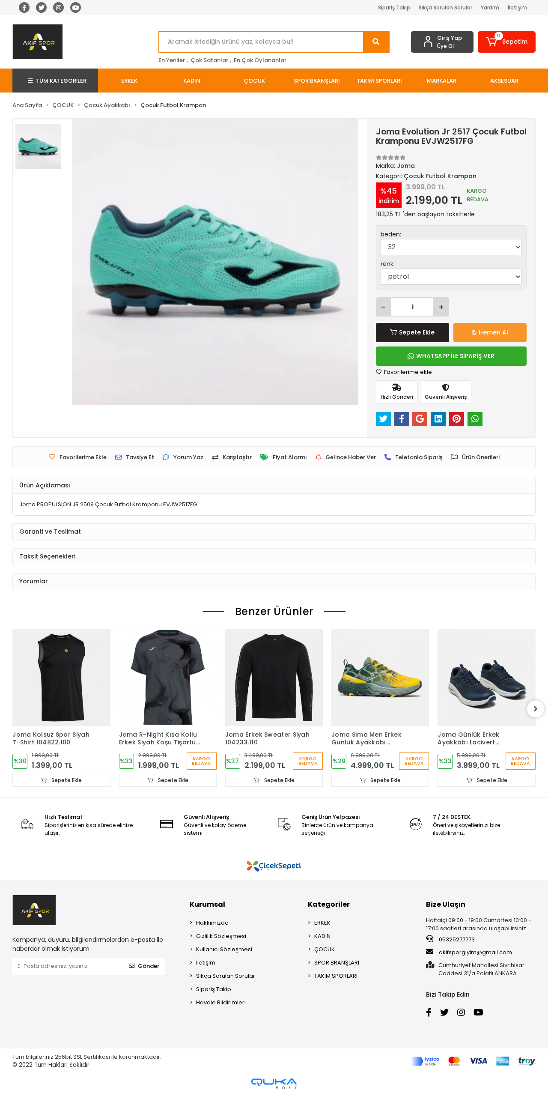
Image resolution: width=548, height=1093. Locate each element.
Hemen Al (493, 332)
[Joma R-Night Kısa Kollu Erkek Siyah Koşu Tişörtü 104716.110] (168, 677)
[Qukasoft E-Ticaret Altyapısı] (274, 1083)
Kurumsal (207, 904)
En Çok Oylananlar (260, 60)
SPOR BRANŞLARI (336, 963)
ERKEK (322, 923)
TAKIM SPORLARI (335, 976)
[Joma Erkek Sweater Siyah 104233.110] (274, 677)
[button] (507, 42)
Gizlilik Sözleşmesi (221, 936)
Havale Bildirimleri (221, 1002)
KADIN (322, 936)
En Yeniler (171, 60)
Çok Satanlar (209, 60)
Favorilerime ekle (407, 372)
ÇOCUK (324, 949)
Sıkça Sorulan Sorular (445, 7)
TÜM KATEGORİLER (61, 81)
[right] (535, 708)
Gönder (148, 966)
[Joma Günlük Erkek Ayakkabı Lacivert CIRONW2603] (486, 677)
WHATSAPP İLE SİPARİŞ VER (455, 356)
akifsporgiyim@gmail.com (475, 952)
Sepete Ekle (417, 332)
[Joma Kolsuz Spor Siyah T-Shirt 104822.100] (61, 677)
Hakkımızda (212, 923)
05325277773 (456, 939)
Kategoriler (329, 904)
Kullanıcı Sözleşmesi (224, 949)
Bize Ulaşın (445, 904)
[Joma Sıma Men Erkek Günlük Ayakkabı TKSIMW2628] (380, 677)
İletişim (517, 7)
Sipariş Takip (394, 7)
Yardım (490, 7)
